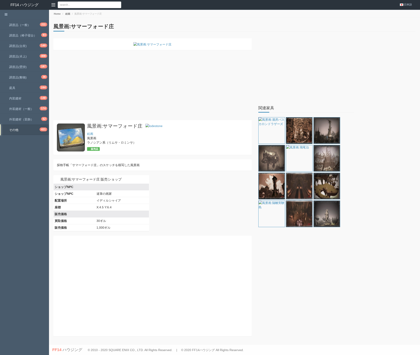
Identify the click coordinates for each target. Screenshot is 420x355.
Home (57, 13)
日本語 (408, 4)
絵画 (67, 13)
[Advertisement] (152, 85)
